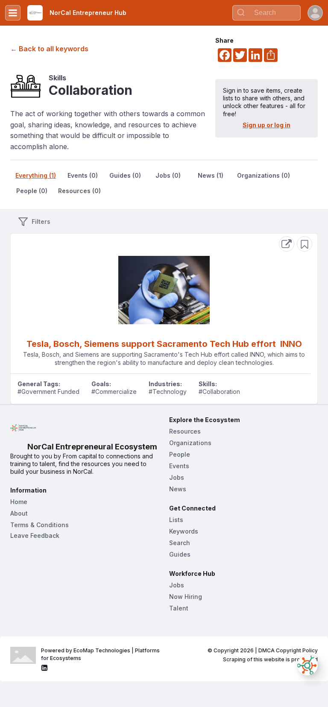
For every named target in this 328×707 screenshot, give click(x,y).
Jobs (176, 477)
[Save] (304, 244)
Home (18, 501)
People (179, 454)
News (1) (210, 175)
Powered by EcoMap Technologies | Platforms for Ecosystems (101, 654)
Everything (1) (35, 175)
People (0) (31, 190)
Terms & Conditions (39, 524)
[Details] (286, 244)
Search (179, 542)
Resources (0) (79, 190)
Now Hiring (185, 596)
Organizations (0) (263, 175)
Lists (176, 519)
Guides (179, 554)
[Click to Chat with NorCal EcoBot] (307, 665)
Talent (178, 608)
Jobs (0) (168, 175)
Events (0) (82, 175)
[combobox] (266, 13)
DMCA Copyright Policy (288, 650)
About (19, 513)
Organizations (190, 442)
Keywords (183, 531)
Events (179, 465)
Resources (185, 431)
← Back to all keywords (49, 48)
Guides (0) (125, 175)
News (177, 489)
